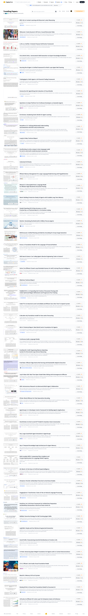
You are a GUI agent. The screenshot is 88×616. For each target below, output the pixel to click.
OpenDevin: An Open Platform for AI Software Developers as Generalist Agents (41, 103)
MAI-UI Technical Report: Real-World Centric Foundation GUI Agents (39, 327)
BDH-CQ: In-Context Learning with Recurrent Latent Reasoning (37, 20)
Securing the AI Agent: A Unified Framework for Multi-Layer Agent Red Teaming (42, 67)
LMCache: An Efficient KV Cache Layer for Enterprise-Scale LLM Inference (40, 599)
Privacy (24, 613)
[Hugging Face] (46, 614)
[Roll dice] (56, 11)
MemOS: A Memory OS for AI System (30, 575)
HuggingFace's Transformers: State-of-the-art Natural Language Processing (41, 492)
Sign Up (82, 2)
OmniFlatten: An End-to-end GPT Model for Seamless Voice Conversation (40, 422)
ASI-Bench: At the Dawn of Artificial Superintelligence (34, 469)
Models (39, 2)
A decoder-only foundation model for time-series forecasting (36, 315)
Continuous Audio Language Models (30, 339)
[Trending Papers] (71, 11)
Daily (60, 11)
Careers (39, 613)
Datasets (46, 2)
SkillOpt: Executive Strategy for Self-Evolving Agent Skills (36, 516)
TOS (17, 613)
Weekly (63, 11)
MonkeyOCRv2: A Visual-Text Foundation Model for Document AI (37, 587)
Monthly (67, 11)
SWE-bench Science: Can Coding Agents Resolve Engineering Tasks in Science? (41, 256)
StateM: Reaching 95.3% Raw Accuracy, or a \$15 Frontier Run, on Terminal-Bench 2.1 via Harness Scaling (35, 209)
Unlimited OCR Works (26, 162)
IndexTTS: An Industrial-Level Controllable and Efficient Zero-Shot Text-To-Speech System (45, 303)
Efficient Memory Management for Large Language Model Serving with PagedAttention (44, 174)
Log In (77, 2)
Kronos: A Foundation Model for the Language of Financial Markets (38, 244)
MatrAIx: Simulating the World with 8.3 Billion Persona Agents (37, 221)
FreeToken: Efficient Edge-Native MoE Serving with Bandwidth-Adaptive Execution (43, 362)
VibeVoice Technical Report (27, 280)
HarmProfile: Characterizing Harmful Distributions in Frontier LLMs (38, 540)
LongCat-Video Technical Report (29, 138)
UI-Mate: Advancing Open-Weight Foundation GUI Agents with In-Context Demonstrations (45, 551)
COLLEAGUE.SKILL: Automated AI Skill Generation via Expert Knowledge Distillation (43, 55)
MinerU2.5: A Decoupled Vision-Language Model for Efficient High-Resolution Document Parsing (33, 185)
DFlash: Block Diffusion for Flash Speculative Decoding (35, 398)
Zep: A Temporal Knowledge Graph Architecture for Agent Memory (38, 445)
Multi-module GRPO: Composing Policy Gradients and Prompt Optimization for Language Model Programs (34, 457)
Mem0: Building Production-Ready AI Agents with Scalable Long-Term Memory (41, 197)
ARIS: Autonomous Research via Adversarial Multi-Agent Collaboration (39, 386)
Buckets (59, 2)
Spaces (52, 2)
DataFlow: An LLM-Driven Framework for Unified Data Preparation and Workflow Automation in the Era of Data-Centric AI (38, 504)
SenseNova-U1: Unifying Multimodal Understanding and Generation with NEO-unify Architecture (34, 126)
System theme (8, 613)
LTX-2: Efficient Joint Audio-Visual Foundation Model (34, 563)
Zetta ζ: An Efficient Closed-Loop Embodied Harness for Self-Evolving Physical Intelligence (45, 268)
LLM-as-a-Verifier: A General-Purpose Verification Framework (37, 44)
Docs (66, 2)
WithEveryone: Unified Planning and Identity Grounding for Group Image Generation (43, 233)
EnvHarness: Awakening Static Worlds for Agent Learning (35, 114)
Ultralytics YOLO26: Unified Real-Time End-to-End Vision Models (37, 481)
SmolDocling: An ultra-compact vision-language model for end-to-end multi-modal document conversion (35, 150)
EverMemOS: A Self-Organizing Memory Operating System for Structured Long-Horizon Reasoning (33, 351)
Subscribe (56, 5)
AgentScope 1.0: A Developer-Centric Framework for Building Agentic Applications (42, 410)
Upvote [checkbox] (79, 20)
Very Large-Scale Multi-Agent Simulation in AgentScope (35, 433)
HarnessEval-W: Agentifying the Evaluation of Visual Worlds (36, 91)
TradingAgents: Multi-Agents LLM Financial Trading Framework (37, 79)
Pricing (70, 2)
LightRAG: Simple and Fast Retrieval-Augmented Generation (36, 528)
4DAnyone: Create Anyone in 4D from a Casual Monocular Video (37, 32)
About (31, 613)
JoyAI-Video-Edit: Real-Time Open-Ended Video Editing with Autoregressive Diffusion (43, 374)
